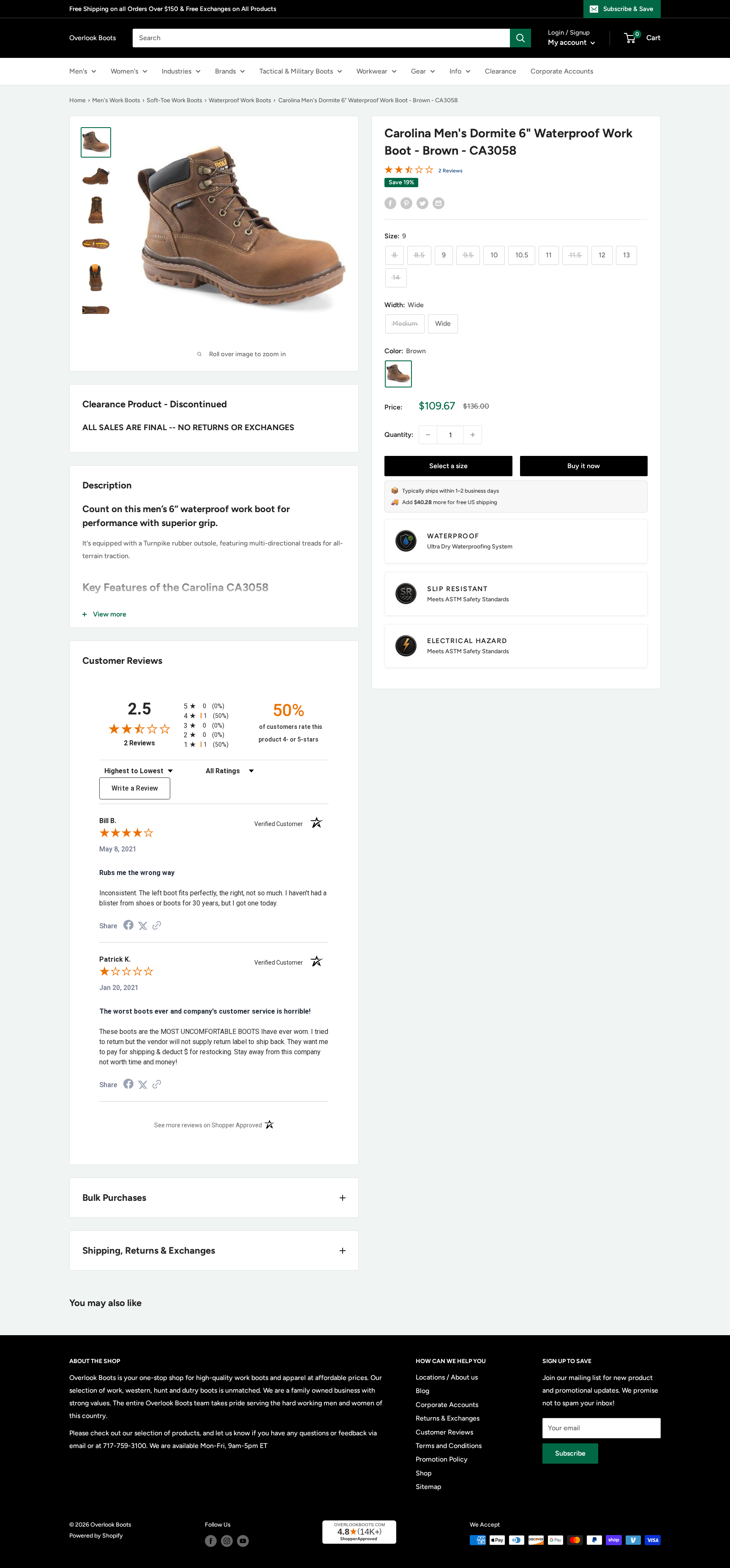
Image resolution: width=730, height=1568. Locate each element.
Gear (418, 71)
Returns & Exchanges (447, 1418)
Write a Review (135, 788)
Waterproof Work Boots (240, 100)
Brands (225, 71)
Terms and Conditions (449, 1446)
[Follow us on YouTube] (243, 1541)
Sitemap (428, 1487)
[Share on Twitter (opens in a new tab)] (143, 926)
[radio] (214, 706)
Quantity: (399, 435)
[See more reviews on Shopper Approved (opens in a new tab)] (156, 926)
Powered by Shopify (96, 1535)
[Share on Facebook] (390, 202)
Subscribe (570, 1453)
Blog (422, 1391)
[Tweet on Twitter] (422, 202)
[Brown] (398, 373)
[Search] (520, 38)
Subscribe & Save (628, 9)
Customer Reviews (444, 1432)
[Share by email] (438, 202)
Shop (424, 1473)
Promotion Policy (442, 1459)
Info (455, 71)
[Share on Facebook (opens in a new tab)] (128, 926)
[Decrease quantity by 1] (428, 435)
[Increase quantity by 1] (473, 435)
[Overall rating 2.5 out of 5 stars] (408, 171)
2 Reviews (451, 171)
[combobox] (321, 38)
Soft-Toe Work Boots (174, 100)
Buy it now (583, 466)
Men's (78, 71)
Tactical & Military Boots (296, 71)
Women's (124, 71)
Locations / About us (447, 1377)
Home (77, 100)
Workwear (372, 71)
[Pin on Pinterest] (406, 202)
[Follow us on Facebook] (211, 1541)
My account (568, 42)
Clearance (500, 71)
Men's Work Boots (116, 100)
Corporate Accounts (562, 71)
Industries (176, 71)
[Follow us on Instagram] (227, 1541)
